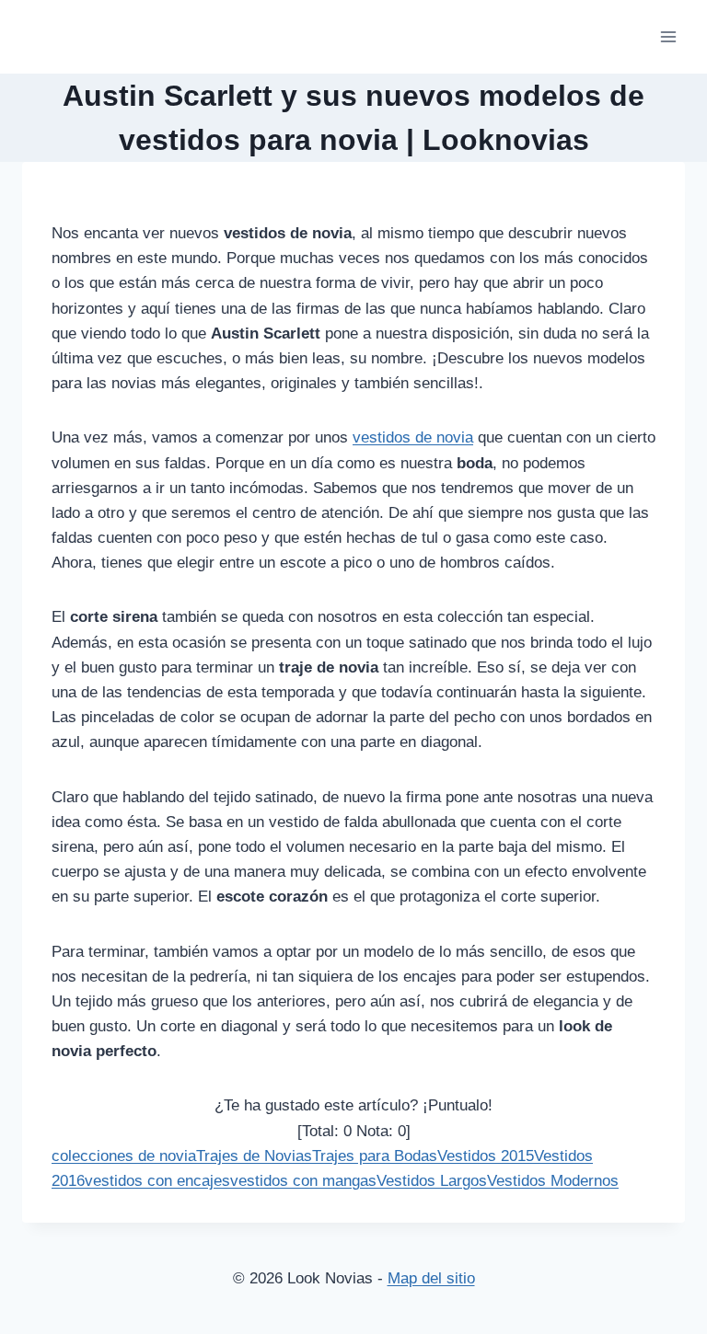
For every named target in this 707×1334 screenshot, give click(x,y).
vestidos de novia (413, 437)
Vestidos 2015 (485, 1156)
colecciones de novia (124, 1156)
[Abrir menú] (668, 36)
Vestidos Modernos (553, 1181)
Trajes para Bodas (374, 1156)
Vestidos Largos (432, 1181)
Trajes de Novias (254, 1156)
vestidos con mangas (303, 1181)
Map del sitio (431, 1278)
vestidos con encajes (157, 1181)
